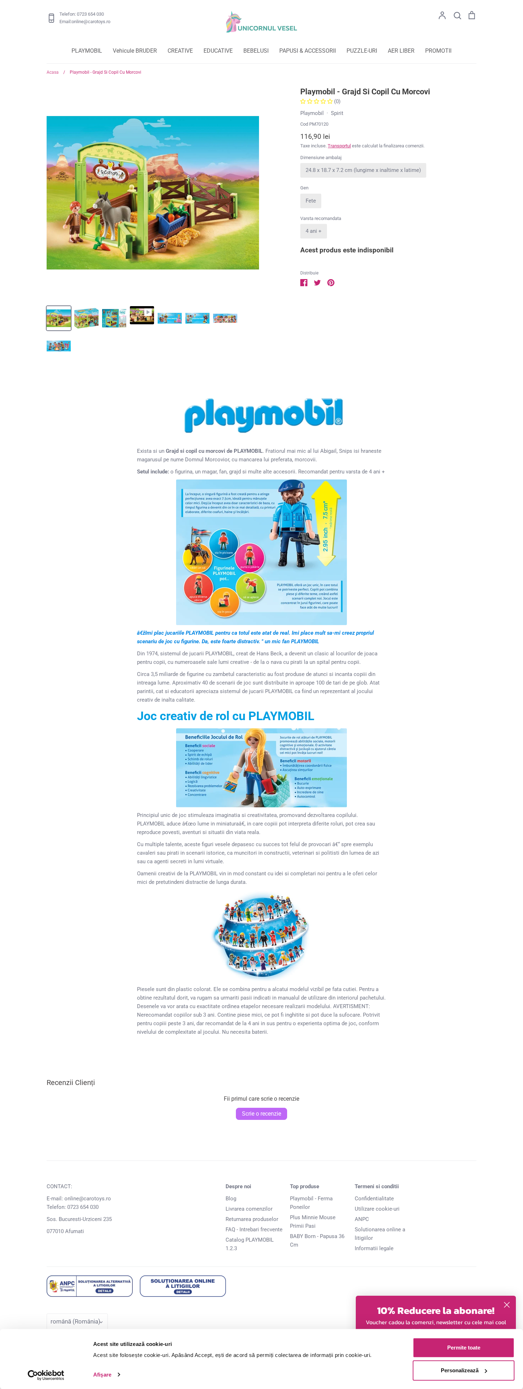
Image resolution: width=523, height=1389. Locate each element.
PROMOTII (438, 50)
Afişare (102, 1375)
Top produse (304, 1186)
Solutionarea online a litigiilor (380, 1233)
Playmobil (312, 113)
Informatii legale (374, 1248)
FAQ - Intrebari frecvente (254, 1229)
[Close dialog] (507, 1305)
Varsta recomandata (320, 218)
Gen (304, 187)
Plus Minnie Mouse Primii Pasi (313, 1221)
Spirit (337, 113)
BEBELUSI (256, 50)
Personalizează (460, 1370)
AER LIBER (401, 50)
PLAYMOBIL (87, 50)
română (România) (75, 1321)
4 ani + (314, 231)
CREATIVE (180, 50)
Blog (231, 1198)
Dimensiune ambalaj (321, 157)
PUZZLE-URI (362, 50)
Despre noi (238, 1186)
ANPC (362, 1219)
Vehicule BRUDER (135, 50)
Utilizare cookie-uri (377, 1209)
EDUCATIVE (218, 50)
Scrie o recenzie (261, 1113)
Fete (311, 201)
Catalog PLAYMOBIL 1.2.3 (250, 1244)
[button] (317, 101)
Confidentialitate (374, 1198)
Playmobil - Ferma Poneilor (311, 1202)
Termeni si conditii (377, 1186)
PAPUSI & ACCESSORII (307, 50)
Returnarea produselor (252, 1219)
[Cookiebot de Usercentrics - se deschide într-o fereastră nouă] (46, 1375)
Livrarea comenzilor (249, 1209)
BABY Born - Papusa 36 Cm (317, 1240)
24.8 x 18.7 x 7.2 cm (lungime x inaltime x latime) (363, 170)
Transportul (339, 145)
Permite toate (463, 1348)
